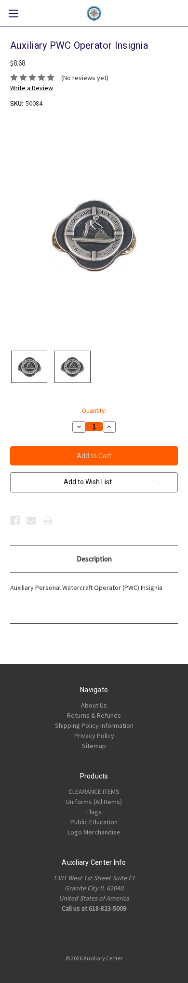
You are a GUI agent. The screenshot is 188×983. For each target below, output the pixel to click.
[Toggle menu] (13, 13)
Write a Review (31, 87)
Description (94, 558)
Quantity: (94, 410)
